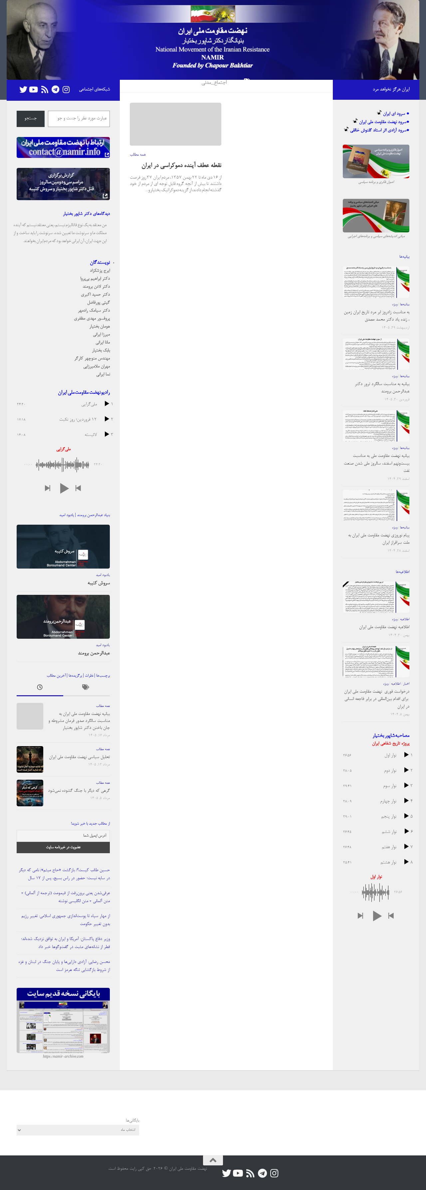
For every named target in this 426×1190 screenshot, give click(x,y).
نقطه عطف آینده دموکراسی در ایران (181, 166)
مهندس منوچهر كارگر (92, 358)
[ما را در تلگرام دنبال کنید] (55, 89)
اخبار (406, 684)
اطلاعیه (404, 619)
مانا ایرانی (103, 342)
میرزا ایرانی (101, 334)
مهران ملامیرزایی (96, 366)
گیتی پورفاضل (98, 302)
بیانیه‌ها (404, 305)
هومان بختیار (99, 326)
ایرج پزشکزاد (100, 270)
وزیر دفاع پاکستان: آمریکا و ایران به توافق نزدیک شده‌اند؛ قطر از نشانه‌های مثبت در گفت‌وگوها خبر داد (65, 943)
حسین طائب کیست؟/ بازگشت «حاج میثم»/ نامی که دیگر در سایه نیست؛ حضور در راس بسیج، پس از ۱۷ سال (64, 874)
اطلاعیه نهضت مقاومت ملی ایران (384, 627)
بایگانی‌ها (132, 1120)
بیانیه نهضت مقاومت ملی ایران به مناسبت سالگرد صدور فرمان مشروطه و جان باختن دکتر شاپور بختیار (79, 721)
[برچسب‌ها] (86, 689)
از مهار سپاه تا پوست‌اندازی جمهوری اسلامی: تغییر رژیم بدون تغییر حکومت (65, 920)
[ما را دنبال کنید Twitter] (23, 89)
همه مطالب (138, 155)
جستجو (30, 118)
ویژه (394, 305)
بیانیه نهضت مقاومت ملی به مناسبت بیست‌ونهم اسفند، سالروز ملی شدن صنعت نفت (376, 463)
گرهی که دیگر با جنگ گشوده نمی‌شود (79, 790)
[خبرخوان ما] (45, 89)
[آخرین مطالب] (40, 689)
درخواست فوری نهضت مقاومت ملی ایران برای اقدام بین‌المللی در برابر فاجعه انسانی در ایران (376, 699)
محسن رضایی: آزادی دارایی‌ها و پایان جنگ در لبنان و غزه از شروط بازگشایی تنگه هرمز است (64, 966)
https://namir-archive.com (63, 1057)
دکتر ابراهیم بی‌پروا (95, 278)
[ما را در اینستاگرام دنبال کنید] (66, 89)
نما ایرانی (103, 374)
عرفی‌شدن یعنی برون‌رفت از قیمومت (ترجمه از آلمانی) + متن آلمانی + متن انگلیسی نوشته (65, 897)
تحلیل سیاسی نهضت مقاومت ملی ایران (79, 757)
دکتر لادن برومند (96, 286)
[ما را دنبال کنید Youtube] (34, 89)
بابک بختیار (101, 350)
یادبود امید (103, 575)
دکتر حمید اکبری (95, 294)
